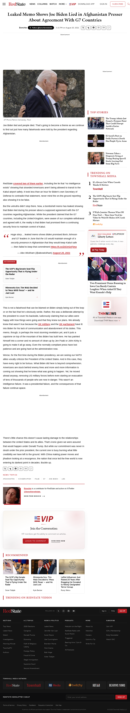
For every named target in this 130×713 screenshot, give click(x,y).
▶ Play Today (98, 250)
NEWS (32, 4)
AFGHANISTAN (9, 479)
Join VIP (122, 611)
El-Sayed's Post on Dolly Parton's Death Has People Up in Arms (116, 138)
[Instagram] (63, 611)
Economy (27, 639)
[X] (58, 611)
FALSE (37, 479)
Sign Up (121, 697)
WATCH (53, 4)
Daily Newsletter (112, 635)
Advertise (89, 631)
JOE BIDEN (53, 479)
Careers (89, 635)
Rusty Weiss (65, 590)
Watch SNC (110, 639)
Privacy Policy (22, 705)
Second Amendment (31, 668)
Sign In (104, 611)
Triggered (68, 638)
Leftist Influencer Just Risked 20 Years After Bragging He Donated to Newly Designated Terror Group (71, 582)
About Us (89, 626)
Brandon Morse (50, 644)
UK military (44, 324)
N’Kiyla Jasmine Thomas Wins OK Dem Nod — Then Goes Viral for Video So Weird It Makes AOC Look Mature (109, 216)
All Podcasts (69, 650)
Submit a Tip (90, 639)
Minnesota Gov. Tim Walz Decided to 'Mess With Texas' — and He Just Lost (43, 581)
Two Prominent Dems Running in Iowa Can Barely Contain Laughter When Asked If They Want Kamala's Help (108, 288)
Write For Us (90, 644)
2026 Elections (29, 626)
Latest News (7, 631)
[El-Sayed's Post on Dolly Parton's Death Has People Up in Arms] (96, 140)
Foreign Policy (29, 651)
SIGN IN (103, 4)
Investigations (8, 639)
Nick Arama (48, 648)
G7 (44, 479)
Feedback (32, 705)
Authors (6, 652)
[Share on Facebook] (94, 28)
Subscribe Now (58, 541)
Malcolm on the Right (73, 626)
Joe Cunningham (51, 639)
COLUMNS (42, 4)
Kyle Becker (37, 590)
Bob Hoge (48, 652)
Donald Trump (29, 635)
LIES (63, 479)
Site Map (58, 705)
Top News (7, 626)
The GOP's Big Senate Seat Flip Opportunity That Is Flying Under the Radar (16, 581)
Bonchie (23, 27)
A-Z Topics (28, 620)
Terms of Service (8, 705)
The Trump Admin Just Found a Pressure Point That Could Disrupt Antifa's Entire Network (116, 123)
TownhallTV (7, 648)
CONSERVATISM (24, 479)
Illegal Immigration (31, 660)
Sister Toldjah (10, 590)
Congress (27, 631)
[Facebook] (69, 611)
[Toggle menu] (4, 4)
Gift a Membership (113, 631)
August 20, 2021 (61, 253)
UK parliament (67, 324)
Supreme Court (29, 664)
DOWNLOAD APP (86, 4)
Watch (5, 635)
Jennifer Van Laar (51, 631)
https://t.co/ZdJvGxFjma (64, 247)
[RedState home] (12, 611)
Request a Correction (45, 705)
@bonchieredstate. (32, 492)
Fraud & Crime (29, 655)
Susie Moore (49, 635)
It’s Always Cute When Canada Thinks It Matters (106, 183)
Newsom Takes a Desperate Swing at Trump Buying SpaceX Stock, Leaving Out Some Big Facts (116, 158)
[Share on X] (83, 28)
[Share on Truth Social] (88, 28)
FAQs (113, 611)
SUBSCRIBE (117, 4)
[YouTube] (74, 611)
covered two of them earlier (28, 183)
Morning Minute (9, 644)
